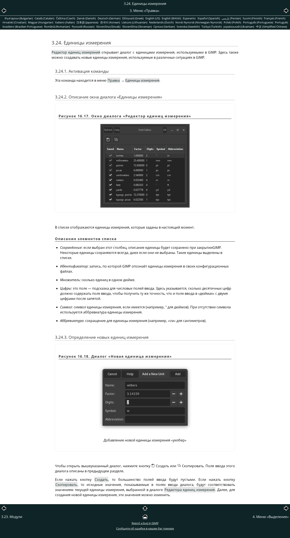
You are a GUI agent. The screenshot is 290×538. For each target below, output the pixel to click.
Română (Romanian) (57, 26)
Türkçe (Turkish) (211, 26)
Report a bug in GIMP (145, 523)
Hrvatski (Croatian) (14, 22)
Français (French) (274, 18)
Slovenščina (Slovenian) (137, 26)
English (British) (171, 18)
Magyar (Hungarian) (40, 22)
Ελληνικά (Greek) (133, 18)
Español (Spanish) (209, 18)
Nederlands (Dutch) (161, 22)
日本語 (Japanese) (87, 22)
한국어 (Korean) (110, 22)
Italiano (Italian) (65, 22)
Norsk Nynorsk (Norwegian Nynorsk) (198, 22)
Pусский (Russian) (83, 26)
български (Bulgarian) (19, 18)
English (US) (152, 18)
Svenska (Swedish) (188, 26)
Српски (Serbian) (164, 26)
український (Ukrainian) (238, 26)
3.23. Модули (11, 516)
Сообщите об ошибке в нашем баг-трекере (145, 528)
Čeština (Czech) (65, 18)
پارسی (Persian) (231, 18)
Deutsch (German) (109, 18)
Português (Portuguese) (258, 22)
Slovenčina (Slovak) (108, 26)
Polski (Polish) (232, 22)
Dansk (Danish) (86, 18)
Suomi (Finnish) (252, 18)
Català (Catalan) (44, 18)
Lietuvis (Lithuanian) (134, 22)
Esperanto (189, 18)
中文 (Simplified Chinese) (271, 26)
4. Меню (271, 516)
